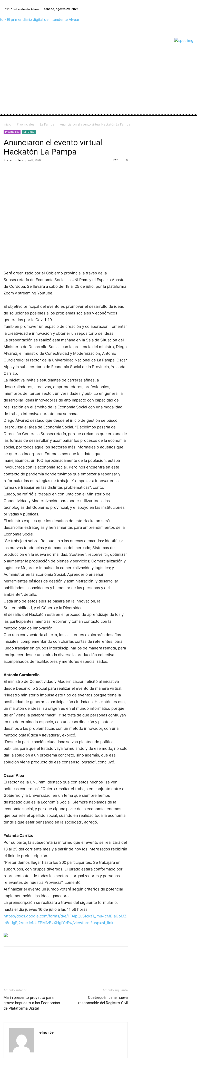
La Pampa (47, 124)
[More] (56, 172)
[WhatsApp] (44, 172)
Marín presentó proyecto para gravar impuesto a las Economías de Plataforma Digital (32, 1003)
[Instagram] (189, 9)
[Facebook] (183, 9)
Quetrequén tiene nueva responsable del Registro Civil (103, 1000)
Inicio (7, 124)
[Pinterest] (32, 172)
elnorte (15, 160)
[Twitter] (20, 172)
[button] (187, 72)
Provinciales (25, 124)
